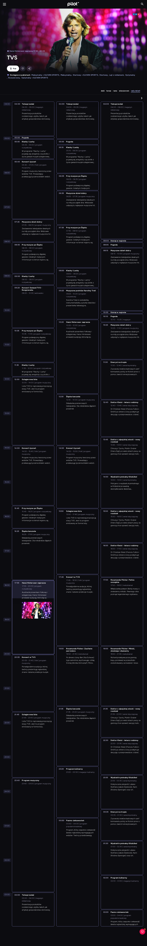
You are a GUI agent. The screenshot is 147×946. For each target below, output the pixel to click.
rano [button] (115, 91)
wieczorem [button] (124, 91)
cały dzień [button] (135, 91)
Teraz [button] (108, 91)
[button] (142, 98)
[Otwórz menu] (4, 4)
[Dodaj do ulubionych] (23, 68)
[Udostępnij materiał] (29, 68)
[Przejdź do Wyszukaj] (142, 4)
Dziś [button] (103, 91)
